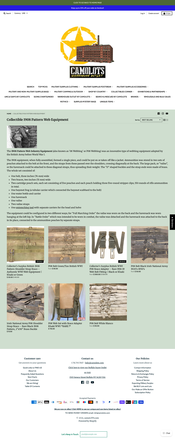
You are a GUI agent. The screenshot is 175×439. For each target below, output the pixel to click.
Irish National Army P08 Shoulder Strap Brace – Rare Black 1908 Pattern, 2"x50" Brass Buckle (25, 326)
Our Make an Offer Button (143, 389)
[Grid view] (164, 120)
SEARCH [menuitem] (30, 87)
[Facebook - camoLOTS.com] (159, 113)
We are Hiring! (32, 383)
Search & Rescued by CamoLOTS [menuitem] (111, 96)
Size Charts (32, 377)
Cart (168, 13)
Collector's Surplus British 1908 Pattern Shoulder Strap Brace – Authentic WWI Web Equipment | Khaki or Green (24, 270)
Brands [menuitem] (134, 96)
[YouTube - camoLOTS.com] (167, 113)
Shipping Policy (142, 371)
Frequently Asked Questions (32, 374)
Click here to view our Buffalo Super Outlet (87, 367)
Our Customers (32, 380)
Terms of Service (142, 380)
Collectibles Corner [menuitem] (121, 91)
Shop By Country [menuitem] (97, 91)
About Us (32, 371)
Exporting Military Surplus (142, 383)
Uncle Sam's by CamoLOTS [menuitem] (17, 96)
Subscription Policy (142, 392)
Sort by (137, 120)
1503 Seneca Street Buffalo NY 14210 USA (87, 377)
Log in (143, 13)
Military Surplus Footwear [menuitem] (97, 87)
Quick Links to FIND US (32, 367)
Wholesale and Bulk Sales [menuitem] (157, 96)
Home (9, 114)
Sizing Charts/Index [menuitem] (44, 96)
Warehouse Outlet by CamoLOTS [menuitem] (74, 96)
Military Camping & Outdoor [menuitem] (68, 91)
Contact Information (142, 367)
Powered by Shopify (88, 421)
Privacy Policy (142, 377)
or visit (87, 372)
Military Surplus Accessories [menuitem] (131, 87)
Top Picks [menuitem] (42, 87)
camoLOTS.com (91, 418)
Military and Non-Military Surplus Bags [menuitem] (29, 91)
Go (110, 434)
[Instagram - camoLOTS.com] (163, 113)
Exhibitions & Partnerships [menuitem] (151, 91)
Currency (17, 13)
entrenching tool (25, 207)
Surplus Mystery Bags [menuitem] (85, 101)
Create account (153, 13)
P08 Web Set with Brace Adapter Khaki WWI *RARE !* (65, 325)
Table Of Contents (32, 386)
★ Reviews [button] (172, 222)
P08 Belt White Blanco (101, 323)
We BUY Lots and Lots (143, 386)
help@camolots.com (94, 363)
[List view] (167, 120)
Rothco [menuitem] (64, 101)
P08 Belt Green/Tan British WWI (65, 266)
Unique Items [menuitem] (106, 101)
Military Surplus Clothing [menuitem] (64, 87)
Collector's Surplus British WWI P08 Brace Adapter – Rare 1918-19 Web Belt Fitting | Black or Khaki (107, 269)
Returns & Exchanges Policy (142, 374)
